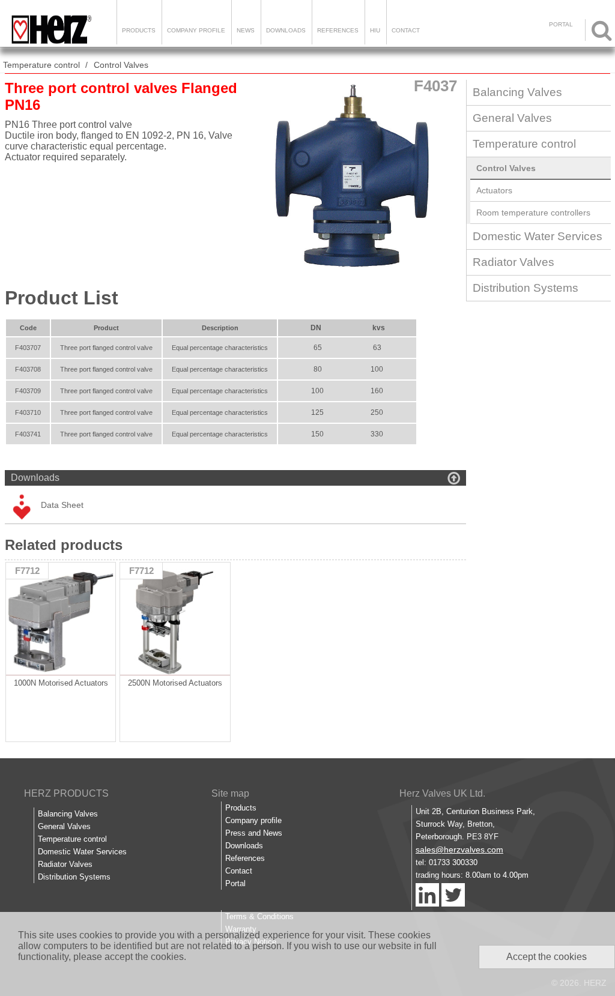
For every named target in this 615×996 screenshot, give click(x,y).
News (246, 30)
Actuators (494, 190)
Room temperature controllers (533, 212)
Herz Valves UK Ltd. (442, 793)
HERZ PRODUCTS (66, 793)
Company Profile (196, 30)
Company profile (253, 820)
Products (139, 30)
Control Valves (121, 65)
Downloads (286, 30)
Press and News (253, 833)
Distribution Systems (525, 288)
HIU (375, 30)
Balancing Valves (517, 92)
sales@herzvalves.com (459, 849)
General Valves (512, 118)
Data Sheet (62, 505)
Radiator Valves (513, 262)
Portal (235, 883)
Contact (406, 30)
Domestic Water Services (537, 236)
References (338, 30)
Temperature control (41, 65)
